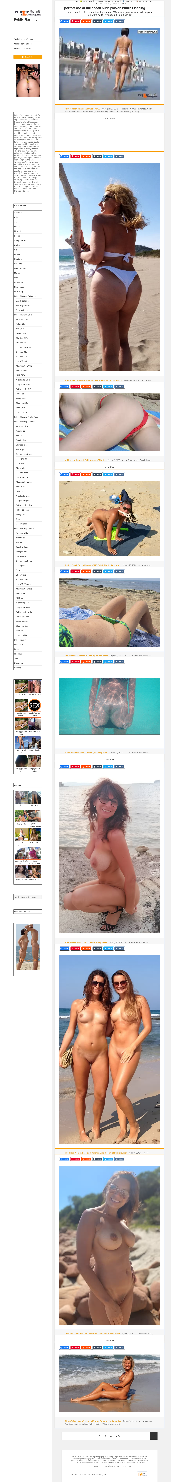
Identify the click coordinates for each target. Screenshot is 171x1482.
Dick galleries (22, 310)
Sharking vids (22, 626)
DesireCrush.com (145, 1)
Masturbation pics (24, 482)
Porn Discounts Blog (103, 4)
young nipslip (21, 879)
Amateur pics (22, 426)
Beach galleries (22, 301)
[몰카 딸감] (34, 797)
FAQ (130, 1466)
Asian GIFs (20, 324)
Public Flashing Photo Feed (26, 417)
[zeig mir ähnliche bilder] (34, 853)
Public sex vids (22, 616)
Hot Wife (18, 264)
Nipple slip (18, 282)
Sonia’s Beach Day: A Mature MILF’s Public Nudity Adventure (93, 565)
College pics (21, 459)
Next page (154, 1436)
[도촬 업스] (21, 797)
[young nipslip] (21, 871)
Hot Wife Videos (23, 584)
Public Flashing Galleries (24, 296)
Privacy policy (122, 1466)
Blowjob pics (21, 445)
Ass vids (19, 542)
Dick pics (20, 463)
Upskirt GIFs (21, 412)
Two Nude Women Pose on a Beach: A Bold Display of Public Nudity (96, 1153)
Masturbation (20, 268)
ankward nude (95, 15)
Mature (17, 273)
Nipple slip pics (23, 496)
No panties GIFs (23, 384)
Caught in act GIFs (24, 347)
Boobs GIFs (21, 342)
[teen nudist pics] (34, 686)
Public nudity (20, 640)
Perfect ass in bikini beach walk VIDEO (82, 109)
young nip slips (34, 879)
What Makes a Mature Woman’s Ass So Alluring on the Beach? (93, 380)
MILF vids (20, 598)
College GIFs (21, 352)
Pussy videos (22, 621)
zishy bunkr (34, 842)
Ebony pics (21, 468)
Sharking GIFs (22, 403)
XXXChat (129, 1)
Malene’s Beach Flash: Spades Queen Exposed (86, 752)
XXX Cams (125, 4)
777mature (118, 12)
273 (118, 1435)
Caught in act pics (24, 454)
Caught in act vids (24, 561)
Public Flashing (26, 19)
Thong (136, 111)
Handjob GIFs (22, 356)
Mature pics (21, 486)
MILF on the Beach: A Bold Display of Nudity (85, 460)
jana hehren (132, 12)
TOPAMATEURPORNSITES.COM (107, 1)
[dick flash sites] (34, 723)
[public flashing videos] (34, 705)
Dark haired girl (126, 111)
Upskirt (17, 668)
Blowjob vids (21, 551)
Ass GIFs (20, 329)
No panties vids (23, 607)
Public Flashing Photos (23, 44)
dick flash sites (34, 732)
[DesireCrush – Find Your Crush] (28, 80)
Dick (16, 250)
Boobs (17, 236)
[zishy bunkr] (34, 834)
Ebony (17, 254)
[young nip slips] (34, 871)
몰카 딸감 (34, 805)
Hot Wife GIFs (22, 361)
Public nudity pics (24, 505)
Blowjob (17, 231)
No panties (19, 287)
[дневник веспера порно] (34, 816)
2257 (107, 1466)
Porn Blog (18, 291)
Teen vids (20, 630)
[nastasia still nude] (21, 742)
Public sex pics (22, 510)
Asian (16, 217)
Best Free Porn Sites (23, 911)
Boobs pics (21, 449)
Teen (16, 658)
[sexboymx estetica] (21, 705)
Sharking (18, 654)
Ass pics (19, 435)
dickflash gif (125, 15)
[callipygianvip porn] (21, 723)
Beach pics (21, 440)
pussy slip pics (34, 750)
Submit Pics (29, 57)
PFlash (125, 109)
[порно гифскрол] (21, 834)
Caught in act (20, 240)
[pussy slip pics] (34, 742)
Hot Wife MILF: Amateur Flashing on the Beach (86, 655)
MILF (16, 277)
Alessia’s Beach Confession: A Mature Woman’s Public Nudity (93, 1421)
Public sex (18, 644)
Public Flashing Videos (23, 39)
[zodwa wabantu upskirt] (21, 853)
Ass (15, 222)
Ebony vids (21, 575)
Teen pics (20, 519)
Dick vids (20, 570)
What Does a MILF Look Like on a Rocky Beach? (86, 942)
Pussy (16, 649)
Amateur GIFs (22, 319)
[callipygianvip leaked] (34, 761)
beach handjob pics (77, 12)
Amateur (18, 212)
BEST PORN (87, 1)
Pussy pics (20, 514)
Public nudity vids (24, 612)
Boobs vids (21, 556)
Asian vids (20, 538)
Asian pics (20, 431)
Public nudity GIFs (24, 389)
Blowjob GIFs (22, 338)
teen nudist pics (34, 694)
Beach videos (22, 547)
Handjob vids (22, 579)
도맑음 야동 (21, 824)
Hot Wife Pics (22, 477)
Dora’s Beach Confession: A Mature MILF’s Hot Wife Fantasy (92, 1333)
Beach (17, 226)
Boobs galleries (23, 305)
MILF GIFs (20, 375)
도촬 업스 (21, 805)
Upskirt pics (21, 524)
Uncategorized (20, 663)
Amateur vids (22, 533)
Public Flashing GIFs (22, 48)
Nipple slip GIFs (23, 380)
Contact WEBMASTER (95, 1466)
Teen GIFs (20, 407)
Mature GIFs (21, 370)
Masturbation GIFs (24, 366)
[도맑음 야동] (21, 816)
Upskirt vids (21, 635)
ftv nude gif (111, 15)
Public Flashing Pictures (24, 421)
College (17, 245)
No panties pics (23, 500)
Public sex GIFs (22, 394)
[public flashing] (21, 686)
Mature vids (21, 593)
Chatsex (116, 4)
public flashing (21, 694)
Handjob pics (22, 473)
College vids (21, 565)
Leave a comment (112, 1424)
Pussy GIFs (21, 398)
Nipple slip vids (23, 603)
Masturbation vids (24, 589)
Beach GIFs (21, 333)
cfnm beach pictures (100, 12)
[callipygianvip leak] (21, 761)
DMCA (112, 1466)
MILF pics (20, 491)
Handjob (18, 259)
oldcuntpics (145, 12)
